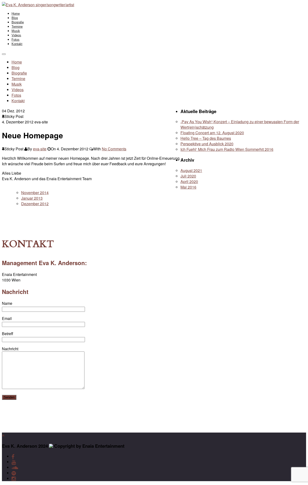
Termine (17, 26)
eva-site (39, 149)
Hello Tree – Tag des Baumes (205, 138)
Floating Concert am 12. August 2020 (212, 132)
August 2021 (191, 170)
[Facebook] (13, 456)
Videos (16, 35)
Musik (16, 31)
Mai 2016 (188, 187)
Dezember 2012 (35, 203)
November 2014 (35, 192)
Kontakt (17, 44)
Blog (15, 18)
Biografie (18, 22)
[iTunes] (15, 467)
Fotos (15, 39)
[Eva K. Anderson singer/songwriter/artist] (38, 4)
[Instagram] (14, 478)
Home (16, 13)
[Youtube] (14, 462)
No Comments (114, 149)
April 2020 (189, 181)
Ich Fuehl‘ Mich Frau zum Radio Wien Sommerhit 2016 (226, 149)
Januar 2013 (32, 198)
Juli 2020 (188, 176)
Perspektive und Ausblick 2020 (206, 144)
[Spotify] (14, 473)
